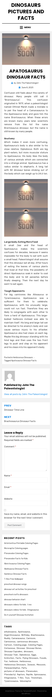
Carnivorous (10, 641)
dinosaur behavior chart (14, 599)
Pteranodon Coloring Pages (16, 553)
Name (8, 475)
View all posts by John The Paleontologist (26, 394)
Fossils (43, 658)
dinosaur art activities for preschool (20, 589)
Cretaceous (9, 648)
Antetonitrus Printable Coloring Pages (21, 543)
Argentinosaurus (12, 635)
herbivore (13, 661)
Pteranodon (31, 671)
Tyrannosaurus (11, 681)
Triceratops (36, 678)
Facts (18, 658)
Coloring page (20, 645)
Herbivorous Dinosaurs (23, 357)
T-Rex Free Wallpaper (13, 579)
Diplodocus (24, 655)
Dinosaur (21, 648)
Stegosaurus (10, 678)
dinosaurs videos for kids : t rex (18, 605)
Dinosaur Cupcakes (13, 651)
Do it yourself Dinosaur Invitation (19, 615)
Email (7, 487)
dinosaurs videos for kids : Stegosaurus (21, 610)
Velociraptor (25, 681)
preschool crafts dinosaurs (16, 594)
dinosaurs (28, 651)
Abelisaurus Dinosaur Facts (16, 569)
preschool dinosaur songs (15, 584)
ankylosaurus (10, 632)
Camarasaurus (18, 638)
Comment (10, 446)
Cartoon (8, 645)
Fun (6, 661)
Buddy (7, 638)
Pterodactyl (10, 674)
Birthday (25, 635)
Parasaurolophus (12, 668)
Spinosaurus (40, 674)
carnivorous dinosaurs (27, 641)
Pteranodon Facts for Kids (16, 558)
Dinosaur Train (11, 655)
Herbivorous (25, 661)
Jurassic (31, 664)
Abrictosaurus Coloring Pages (17, 564)
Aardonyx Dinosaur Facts (15, 574)
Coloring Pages (35, 645)
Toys (27, 678)
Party (24, 668)
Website (8, 499)
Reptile (29, 674)
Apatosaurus (24, 632)
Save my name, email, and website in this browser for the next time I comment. (25, 516)
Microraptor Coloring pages (16, 548)
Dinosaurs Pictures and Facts (26, 12)
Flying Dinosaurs (30, 658)
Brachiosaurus (37, 635)
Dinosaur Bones (33, 648)
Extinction (9, 658)
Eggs (33, 655)
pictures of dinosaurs (14, 671)
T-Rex (20, 678)
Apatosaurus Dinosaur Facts (24, 360)
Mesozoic (40, 664)
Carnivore (30, 638)
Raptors (21, 674)
